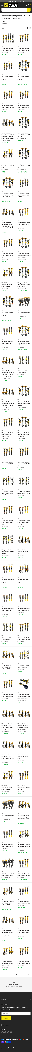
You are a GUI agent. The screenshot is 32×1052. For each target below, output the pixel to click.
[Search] (29, 10)
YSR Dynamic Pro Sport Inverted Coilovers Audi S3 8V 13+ (23, 343)
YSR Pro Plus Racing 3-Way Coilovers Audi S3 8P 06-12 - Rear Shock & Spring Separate (7, 933)
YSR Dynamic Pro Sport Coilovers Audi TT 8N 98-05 (23, 932)
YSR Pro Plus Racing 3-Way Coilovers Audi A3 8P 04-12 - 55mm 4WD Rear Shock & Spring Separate (7, 373)
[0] (29, 5)
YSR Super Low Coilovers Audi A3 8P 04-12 (23, 371)
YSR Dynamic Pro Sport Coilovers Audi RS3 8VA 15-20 (24, 463)
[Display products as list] (30, 28)
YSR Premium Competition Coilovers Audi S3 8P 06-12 (23, 609)
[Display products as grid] (27, 28)
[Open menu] (2, 5)
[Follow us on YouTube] (8, 1032)
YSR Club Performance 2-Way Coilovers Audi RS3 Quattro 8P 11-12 (7, 963)
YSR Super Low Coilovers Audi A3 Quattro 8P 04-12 (23, 492)
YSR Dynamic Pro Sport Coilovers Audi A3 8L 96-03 (7, 255)
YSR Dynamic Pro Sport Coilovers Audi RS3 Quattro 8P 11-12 (7, 434)
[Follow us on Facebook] (2, 1032)
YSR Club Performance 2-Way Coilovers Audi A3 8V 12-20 (23, 846)
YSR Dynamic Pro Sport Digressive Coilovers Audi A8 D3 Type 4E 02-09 (23, 696)
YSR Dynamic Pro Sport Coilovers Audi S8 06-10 (7, 695)
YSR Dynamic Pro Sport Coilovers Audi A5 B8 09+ (23, 962)
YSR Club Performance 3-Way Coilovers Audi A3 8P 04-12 (23, 580)
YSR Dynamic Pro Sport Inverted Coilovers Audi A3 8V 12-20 (24, 134)
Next (27, 974)
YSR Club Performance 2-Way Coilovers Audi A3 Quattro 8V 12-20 (7, 903)
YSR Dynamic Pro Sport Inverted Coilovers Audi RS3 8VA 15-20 (23, 434)
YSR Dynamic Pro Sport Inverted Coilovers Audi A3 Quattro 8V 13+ (24, 284)
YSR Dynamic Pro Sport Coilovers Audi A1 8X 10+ (23, 666)
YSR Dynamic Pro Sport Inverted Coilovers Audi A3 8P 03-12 (24, 77)
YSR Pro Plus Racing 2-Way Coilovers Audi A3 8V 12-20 (23, 551)
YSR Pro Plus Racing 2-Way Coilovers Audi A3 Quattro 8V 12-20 (7, 667)
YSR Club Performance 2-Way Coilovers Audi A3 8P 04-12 (7, 165)
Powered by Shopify (5, 1048)
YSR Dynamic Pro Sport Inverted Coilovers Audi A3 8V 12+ (24, 165)
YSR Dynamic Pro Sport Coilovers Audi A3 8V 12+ (23, 49)
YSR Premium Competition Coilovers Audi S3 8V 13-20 (23, 874)
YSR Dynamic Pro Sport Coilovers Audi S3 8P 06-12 (23, 106)
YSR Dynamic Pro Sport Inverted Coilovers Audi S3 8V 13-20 (23, 403)
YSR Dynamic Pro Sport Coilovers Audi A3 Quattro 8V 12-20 (23, 195)
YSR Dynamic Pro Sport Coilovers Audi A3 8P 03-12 (8, 49)
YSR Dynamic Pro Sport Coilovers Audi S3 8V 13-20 (23, 638)
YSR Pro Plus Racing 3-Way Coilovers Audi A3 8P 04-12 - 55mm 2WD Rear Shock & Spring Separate (7, 135)
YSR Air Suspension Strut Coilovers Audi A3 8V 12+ (7, 816)
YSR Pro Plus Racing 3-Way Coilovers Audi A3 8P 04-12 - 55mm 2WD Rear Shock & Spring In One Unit (7, 225)
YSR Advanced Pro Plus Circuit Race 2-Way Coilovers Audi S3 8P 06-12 (23, 817)
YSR (2, 46)
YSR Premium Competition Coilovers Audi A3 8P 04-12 (23, 224)
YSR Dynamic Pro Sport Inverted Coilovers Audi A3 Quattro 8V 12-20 (24, 255)
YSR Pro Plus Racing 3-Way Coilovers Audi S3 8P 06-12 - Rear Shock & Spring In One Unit (23, 726)
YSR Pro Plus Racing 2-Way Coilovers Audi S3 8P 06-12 (23, 756)
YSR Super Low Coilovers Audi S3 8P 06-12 (7, 638)
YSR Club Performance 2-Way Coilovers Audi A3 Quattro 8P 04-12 (7, 284)
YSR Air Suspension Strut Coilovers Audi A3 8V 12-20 (8, 874)
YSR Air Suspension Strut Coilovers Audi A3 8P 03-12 (24, 313)
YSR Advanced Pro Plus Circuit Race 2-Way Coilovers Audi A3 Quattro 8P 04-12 (7, 726)
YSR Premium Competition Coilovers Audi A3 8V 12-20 (24, 902)
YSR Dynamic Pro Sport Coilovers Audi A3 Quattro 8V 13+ (7, 522)
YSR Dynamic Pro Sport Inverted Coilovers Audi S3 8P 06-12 (7, 314)
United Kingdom (5, 1025)
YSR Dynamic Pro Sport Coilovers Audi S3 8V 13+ (7, 462)
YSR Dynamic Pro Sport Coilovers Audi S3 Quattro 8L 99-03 (7, 493)
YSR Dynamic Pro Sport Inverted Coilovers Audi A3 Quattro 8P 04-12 (8, 195)
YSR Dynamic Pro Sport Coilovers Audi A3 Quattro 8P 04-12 (7, 77)
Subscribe (6, 1018)
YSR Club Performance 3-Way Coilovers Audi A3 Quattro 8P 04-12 (7, 787)
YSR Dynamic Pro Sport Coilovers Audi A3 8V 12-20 (8, 106)
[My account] (26, 5)
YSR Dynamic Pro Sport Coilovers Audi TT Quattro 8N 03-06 (7, 551)
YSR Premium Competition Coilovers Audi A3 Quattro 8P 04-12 (23, 522)
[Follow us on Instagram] (5, 1032)
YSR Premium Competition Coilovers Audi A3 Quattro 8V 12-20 (23, 787)
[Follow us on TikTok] (11, 1032)
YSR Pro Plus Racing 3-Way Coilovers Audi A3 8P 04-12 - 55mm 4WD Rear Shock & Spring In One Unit (7, 404)
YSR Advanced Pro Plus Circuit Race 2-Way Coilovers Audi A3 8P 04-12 (7, 757)
